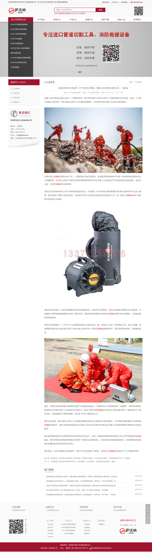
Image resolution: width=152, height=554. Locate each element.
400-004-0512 (138, 2)
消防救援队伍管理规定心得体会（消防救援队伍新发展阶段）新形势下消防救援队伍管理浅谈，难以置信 (81, 476)
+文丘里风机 (14, 67)
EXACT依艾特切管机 (68, 530)
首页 (131, 82)
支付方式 (50, 527)
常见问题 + (17, 98)
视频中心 (89, 20)
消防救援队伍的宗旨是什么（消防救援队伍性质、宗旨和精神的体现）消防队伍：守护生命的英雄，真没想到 (82, 481)
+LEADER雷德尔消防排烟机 (20, 58)
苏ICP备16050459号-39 (79, 548)
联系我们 (124, 2)
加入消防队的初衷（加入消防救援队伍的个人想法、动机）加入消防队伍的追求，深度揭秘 (77, 490)
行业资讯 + (17, 93)
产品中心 (115, 2)
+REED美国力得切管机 (18, 29)
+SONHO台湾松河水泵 (18, 62)
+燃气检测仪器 (15, 53)
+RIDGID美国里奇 (16, 43)
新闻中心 (57, 20)
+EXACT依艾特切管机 (18, 34)
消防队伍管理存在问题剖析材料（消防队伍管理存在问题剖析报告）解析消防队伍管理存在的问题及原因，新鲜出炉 (82, 485)
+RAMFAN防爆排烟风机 (19, 24)
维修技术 (87, 533)
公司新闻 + (17, 88)
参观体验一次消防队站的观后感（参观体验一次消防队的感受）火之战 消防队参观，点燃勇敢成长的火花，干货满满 (90, 458)
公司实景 (50, 533)
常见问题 (87, 530)
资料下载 (105, 20)
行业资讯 (87, 527)
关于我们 (41, 20)
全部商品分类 (20, 20)
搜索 (100, 10)
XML (62, 548)
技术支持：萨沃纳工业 (49, 548)
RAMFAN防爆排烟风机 (68, 524)
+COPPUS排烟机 (16, 39)
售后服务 (50, 530)
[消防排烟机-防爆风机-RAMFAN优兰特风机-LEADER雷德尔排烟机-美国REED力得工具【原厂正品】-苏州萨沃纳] (17, 11)
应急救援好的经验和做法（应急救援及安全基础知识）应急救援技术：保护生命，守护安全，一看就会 (81, 494)
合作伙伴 (50, 537)
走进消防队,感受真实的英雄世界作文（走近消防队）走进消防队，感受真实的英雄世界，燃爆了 (83, 461)
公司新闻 (87, 524)
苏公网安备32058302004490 (101, 548)
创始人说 (121, 20)
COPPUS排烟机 (69, 533)
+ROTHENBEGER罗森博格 (20, 48)
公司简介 (50, 524)
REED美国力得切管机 (69, 527)
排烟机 (56, 177)
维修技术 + (17, 102)
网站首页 (105, 2)
